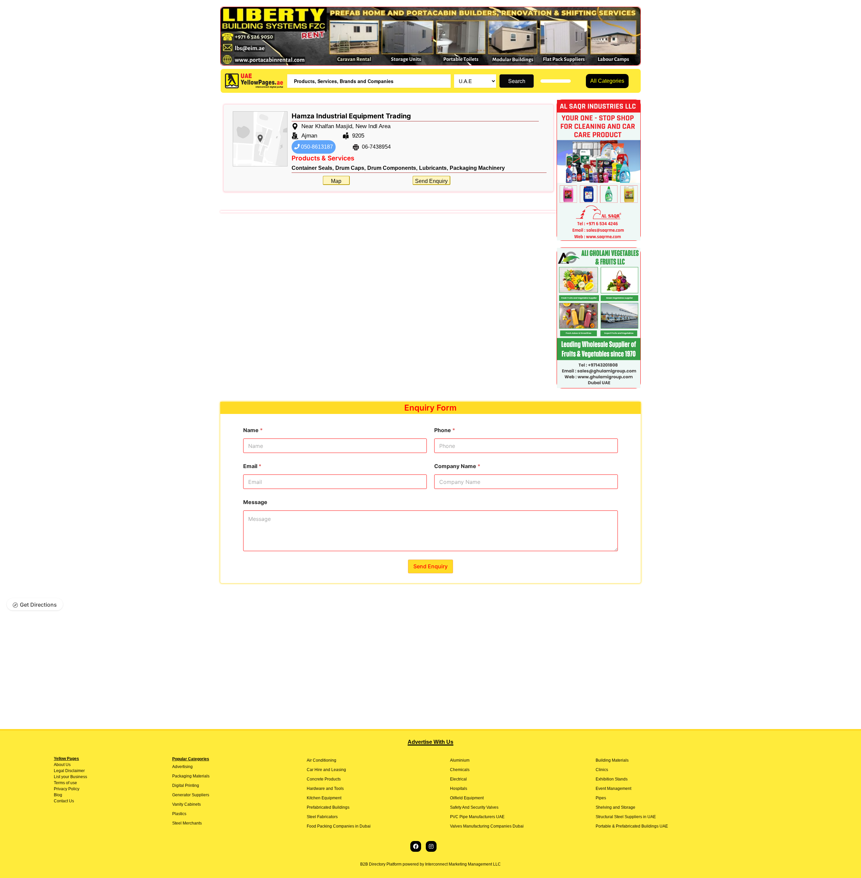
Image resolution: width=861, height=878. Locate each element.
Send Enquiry (431, 181)
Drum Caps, (350, 168)
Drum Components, (392, 168)
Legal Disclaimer (69, 770)
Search (516, 81)
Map (336, 181)
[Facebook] (415, 846)
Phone (444, 430)
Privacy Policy (66, 789)
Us (68, 764)
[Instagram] (431, 846)
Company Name (457, 466)
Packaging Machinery (477, 168)
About (59, 764)
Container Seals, (313, 168)
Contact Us (64, 801)
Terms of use (65, 782)
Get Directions (38, 604)
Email (252, 466)
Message (255, 502)
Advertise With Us (430, 742)
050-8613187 (316, 147)
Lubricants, (433, 168)
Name (253, 430)
